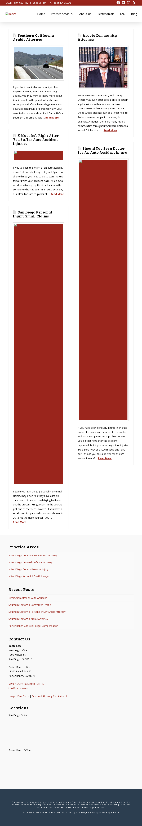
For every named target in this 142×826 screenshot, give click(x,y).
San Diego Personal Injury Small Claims (32, 213)
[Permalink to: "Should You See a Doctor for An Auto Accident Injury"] (103, 290)
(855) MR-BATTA (41, 2)
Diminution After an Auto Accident (27, 598)
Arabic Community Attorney (97, 37)
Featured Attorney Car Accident (49, 696)
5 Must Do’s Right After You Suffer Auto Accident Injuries (36, 139)
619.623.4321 (15, 683)
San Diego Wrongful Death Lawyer (29, 576)
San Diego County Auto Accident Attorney (33, 555)
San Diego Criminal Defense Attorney (31, 562)
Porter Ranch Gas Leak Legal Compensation (33, 625)
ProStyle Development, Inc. (107, 812)
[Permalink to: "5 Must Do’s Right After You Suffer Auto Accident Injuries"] (38, 155)
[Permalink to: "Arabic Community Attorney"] (103, 67)
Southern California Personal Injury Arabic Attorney (36, 611)
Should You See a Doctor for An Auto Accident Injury (102, 150)
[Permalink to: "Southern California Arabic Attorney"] (38, 63)
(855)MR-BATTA (34, 683)
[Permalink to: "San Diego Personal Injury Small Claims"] (38, 354)
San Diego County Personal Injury (29, 569)
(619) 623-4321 (21, 2)
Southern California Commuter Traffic (29, 604)
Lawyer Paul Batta (18, 696)
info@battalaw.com (19, 688)
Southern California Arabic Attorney (33, 37)
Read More (52, 117)
